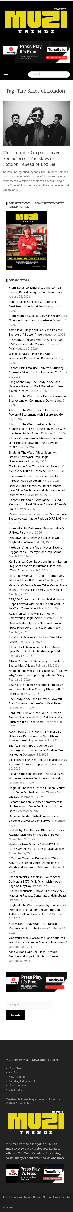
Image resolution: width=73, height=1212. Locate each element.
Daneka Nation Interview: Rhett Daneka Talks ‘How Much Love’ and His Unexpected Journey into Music (37, 490)
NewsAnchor (59, 1197)
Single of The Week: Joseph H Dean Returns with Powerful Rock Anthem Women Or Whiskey (37, 792)
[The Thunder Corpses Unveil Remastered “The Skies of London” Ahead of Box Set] (36, 123)
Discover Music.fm (17, 1103)
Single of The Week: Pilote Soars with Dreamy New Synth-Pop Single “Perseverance (33, 456)
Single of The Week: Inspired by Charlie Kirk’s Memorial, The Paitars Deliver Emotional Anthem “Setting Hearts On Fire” (37, 909)
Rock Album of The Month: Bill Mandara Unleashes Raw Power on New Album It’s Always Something (36, 736)
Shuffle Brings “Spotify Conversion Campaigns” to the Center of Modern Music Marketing (37, 750)
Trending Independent (22, 1081)
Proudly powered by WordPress (21, 1197)
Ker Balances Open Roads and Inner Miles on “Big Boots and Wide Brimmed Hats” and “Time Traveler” (38, 565)
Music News (15, 1068)
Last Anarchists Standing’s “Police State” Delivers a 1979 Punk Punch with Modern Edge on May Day (35, 881)
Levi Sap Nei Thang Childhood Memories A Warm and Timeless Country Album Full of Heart (36, 689)
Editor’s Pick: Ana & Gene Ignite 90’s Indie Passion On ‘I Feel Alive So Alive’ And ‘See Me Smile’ (38, 504)
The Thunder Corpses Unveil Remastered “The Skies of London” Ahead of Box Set (32, 158)
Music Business (17, 1085)
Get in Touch (16, 1089)
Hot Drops (15, 1072)
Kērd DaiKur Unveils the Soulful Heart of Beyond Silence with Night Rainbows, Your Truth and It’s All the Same (36, 717)
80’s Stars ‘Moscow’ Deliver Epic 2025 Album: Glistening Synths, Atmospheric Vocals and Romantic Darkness (34, 862)
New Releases (17, 1076)
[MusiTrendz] (36, 21)
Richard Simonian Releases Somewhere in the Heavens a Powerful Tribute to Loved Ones (36, 806)
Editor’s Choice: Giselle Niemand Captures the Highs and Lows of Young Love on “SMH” (36, 442)
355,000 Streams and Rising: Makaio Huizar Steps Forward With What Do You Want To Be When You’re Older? (37, 603)
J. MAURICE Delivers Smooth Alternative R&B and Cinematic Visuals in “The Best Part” (35, 344)
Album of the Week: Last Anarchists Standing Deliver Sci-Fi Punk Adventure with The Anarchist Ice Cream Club (37, 428)
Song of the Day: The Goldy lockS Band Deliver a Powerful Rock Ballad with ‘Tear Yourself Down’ (36, 386)
